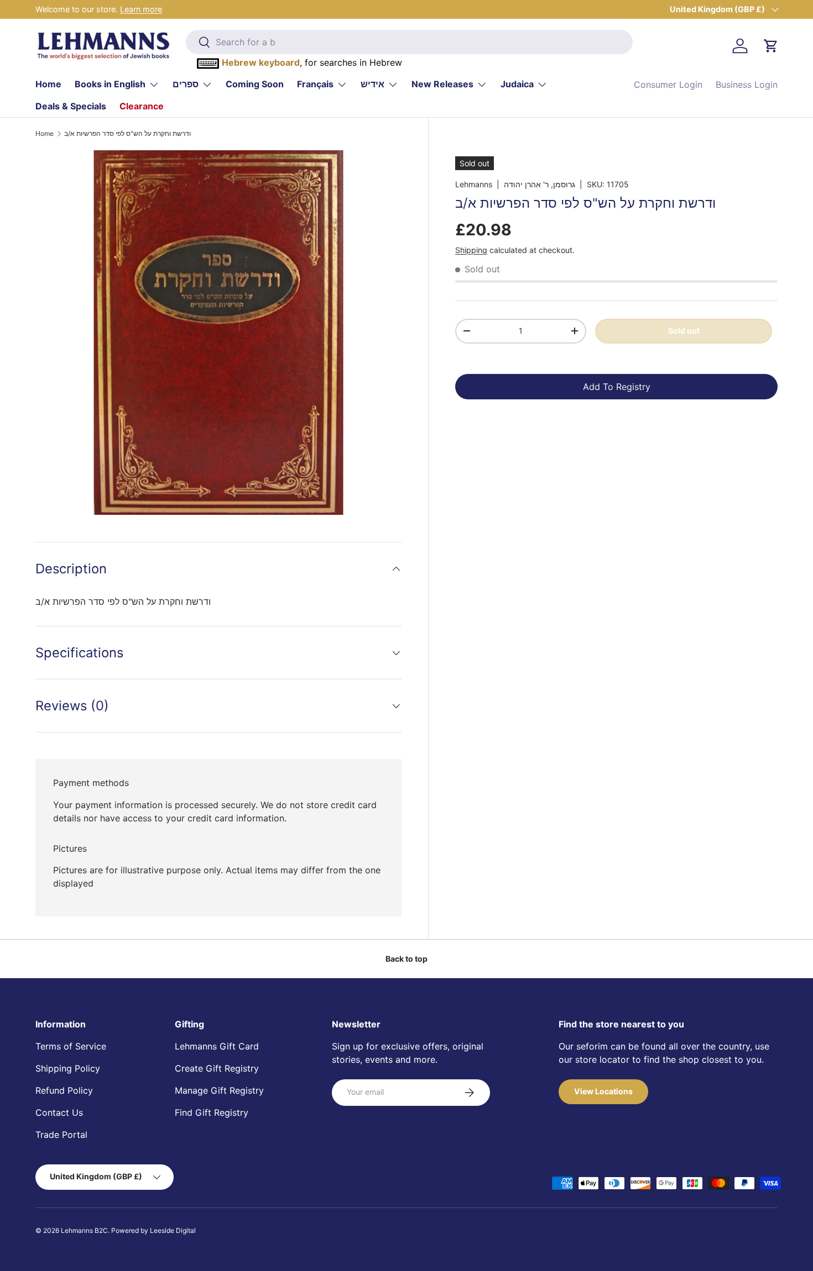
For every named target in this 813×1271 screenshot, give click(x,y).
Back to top (406, 958)
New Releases (442, 83)
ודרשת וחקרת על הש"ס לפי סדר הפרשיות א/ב (127, 133)
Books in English (110, 83)
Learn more (141, 9)
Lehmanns (473, 184)
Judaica (517, 83)
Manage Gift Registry (219, 1090)
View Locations (603, 1091)
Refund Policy (64, 1090)
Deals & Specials (70, 106)
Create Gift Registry (217, 1068)
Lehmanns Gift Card (217, 1046)
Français (315, 83)
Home (48, 83)
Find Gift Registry (211, 1112)
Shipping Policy (67, 1068)
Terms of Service (70, 1046)
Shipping (471, 250)
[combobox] (409, 42)
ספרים (186, 83)
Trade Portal (61, 1134)
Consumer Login (668, 84)
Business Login (747, 84)
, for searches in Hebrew (312, 62)
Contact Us (59, 1112)
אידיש (372, 83)
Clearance (141, 106)
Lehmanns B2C (84, 1230)
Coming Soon (255, 83)
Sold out (684, 330)
